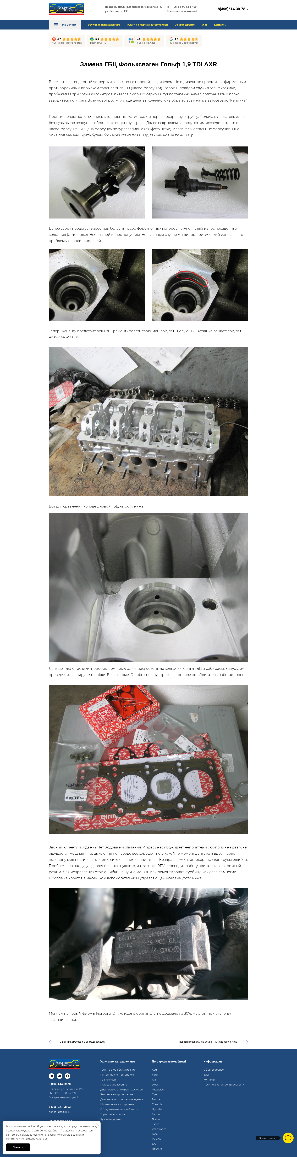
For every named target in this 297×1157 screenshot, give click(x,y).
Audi (154, 1069)
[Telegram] (51, 1076)
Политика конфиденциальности (224, 1084)
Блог (204, 24)
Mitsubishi (158, 1089)
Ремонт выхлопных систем (117, 1074)
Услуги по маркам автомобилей (147, 24)
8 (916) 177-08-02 (60, 1106)
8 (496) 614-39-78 (60, 1084)
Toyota (156, 1099)
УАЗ (154, 1143)
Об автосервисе (185, 24)
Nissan (156, 1119)
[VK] (59, 1076)
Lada (155, 1134)
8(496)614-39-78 (233, 9)
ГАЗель (156, 1139)
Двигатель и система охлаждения (121, 1099)
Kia (154, 1079)
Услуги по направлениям (104, 24)
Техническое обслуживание (118, 1069)
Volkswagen (159, 1129)
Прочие (157, 1148)
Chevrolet (157, 1104)
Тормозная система (112, 1114)
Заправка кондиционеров (116, 1094)
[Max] (67, 1076)
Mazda (156, 1114)
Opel (155, 1094)
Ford (155, 1074)
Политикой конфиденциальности (27, 1138)
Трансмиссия (108, 1079)
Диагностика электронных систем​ (121, 1089)
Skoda (155, 1124)
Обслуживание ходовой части (119, 1109)
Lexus (155, 1084)
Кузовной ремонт (111, 1119)
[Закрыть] (97, 1124)
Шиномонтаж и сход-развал (117, 1104)
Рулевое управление (113, 1084)
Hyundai (157, 1109)
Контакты (220, 24)
